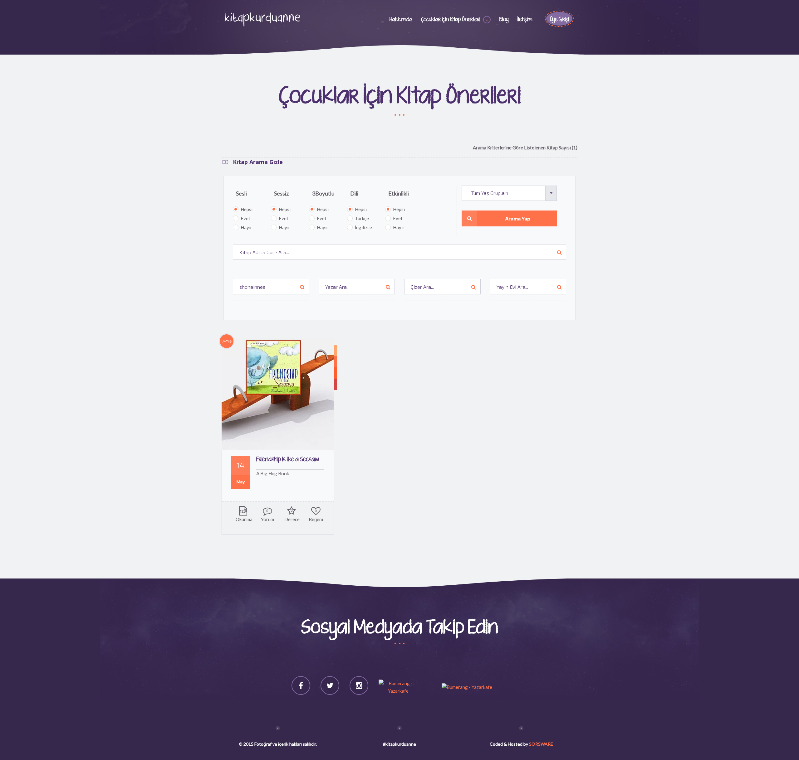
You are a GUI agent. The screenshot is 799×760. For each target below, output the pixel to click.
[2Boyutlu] (335, 373)
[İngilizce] (335, 350)
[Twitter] (330, 685)
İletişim (524, 19)
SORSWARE (541, 744)
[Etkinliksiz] (335, 384)
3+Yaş (227, 341)
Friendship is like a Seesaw (287, 459)
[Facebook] (301, 685)
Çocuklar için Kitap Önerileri (450, 19)
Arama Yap (517, 218)
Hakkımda (401, 19)
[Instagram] (359, 685)
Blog (504, 19)
